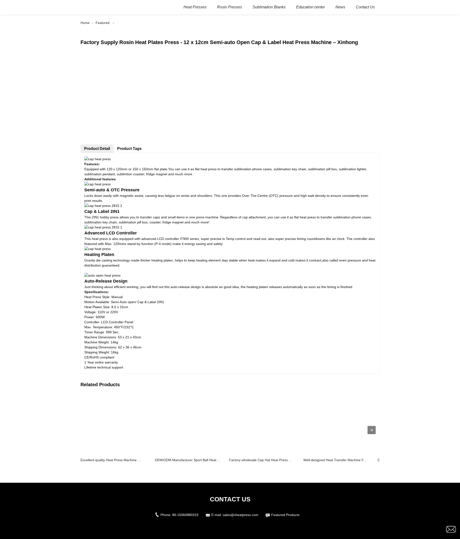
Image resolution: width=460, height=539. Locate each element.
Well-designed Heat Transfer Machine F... (334, 460)
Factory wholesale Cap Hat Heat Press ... (260, 460)
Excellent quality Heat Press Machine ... (110, 460)
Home (85, 23)
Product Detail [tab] (97, 149)
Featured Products (285, 515)
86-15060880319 (185, 515)
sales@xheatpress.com (240, 515)
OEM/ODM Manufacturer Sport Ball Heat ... (187, 460)
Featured (102, 23)
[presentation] (372, 430)
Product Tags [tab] (129, 149)
